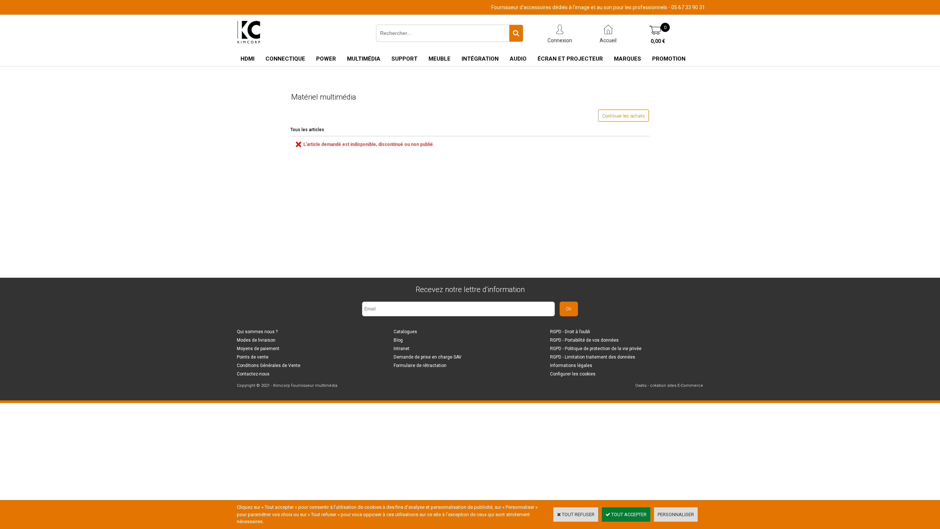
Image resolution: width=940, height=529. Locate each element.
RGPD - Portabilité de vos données (584, 340)
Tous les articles (307, 129)
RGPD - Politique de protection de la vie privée (595, 348)
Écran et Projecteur (570, 58)
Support (404, 58)
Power (326, 58)
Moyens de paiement (258, 348)
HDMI (247, 58)
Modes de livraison (256, 340)
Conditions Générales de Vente (268, 365)
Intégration (480, 58)
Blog (398, 340)
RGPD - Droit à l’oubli (570, 331)
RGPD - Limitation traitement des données (592, 357)
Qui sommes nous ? (257, 331)
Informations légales (571, 365)
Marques (627, 58)
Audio (518, 58)
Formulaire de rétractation (420, 365)
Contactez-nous (253, 374)
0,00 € (658, 41)
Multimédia (363, 58)
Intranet (401, 348)
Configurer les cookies (573, 374)
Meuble (440, 58)
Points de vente (252, 357)
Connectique (285, 58)
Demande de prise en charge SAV (428, 357)
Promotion (669, 58)
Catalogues (405, 331)
